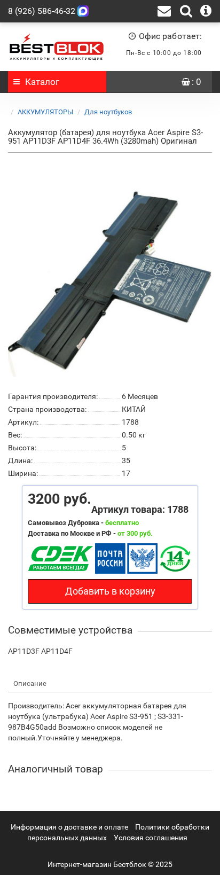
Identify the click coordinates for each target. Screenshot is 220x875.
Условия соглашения (150, 837)
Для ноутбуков (108, 112)
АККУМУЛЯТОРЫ (45, 112)
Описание (29, 683)
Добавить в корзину (110, 591)
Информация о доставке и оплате (69, 827)
